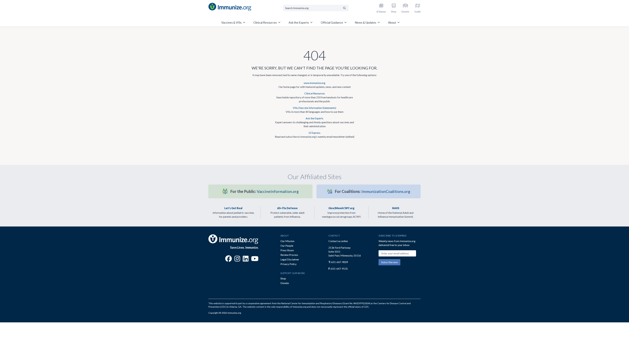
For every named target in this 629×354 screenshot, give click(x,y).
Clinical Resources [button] (265, 22)
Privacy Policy (288, 264)
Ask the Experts (314, 118)
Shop (283, 278)
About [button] (392, 22)
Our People (286, 245)
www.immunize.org (314, 82)
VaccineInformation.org (264, 191)
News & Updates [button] (365, 22)
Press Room (287, 250)
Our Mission (287, 241)
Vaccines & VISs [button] (231, 22)
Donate (284, 283)
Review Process (289, 254)
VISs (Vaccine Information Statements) (314, 107)
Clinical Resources (314, 93)
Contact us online (338, 241)
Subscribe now (389, 262)
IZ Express (314, 132)
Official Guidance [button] (332, 22)
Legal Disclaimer (289, 259)
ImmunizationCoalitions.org (372, 191)
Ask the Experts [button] (299, 22)
